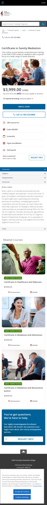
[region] (22, 486)
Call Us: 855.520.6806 (11, 37)
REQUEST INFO (37, 157)
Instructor (6, 182)
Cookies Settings (22, 497)
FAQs (4, 229)
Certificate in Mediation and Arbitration (23, 335)
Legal (23, 30)
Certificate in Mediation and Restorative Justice (23, 389)
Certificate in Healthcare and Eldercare (23, 282)
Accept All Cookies (22, 492)
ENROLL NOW (24, 106)
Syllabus (5, 173)
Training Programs (13, 30)
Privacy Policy (37, 486)
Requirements (7, 178)
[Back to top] (23, 460)
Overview (6, 169)
